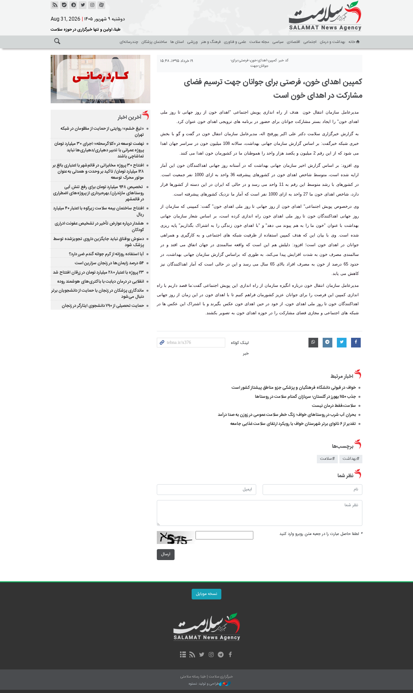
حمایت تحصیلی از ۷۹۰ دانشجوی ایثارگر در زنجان (103, 305)
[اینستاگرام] (92, 5)
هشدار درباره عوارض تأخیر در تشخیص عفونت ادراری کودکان (99, 226)
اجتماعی (310, 42)
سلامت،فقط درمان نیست (333, 405)
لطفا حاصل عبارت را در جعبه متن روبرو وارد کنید (320, 534)
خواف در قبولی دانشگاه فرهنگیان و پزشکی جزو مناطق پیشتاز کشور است (294, 387)
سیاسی (278, 42)
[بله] (64, 5)
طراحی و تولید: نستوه (204, 684)
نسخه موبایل (206, 594)
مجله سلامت (259, 42)
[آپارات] (101, 5)
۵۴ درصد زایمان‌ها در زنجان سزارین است (109, 263)
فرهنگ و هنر (211, 42)
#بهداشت (351, 459)
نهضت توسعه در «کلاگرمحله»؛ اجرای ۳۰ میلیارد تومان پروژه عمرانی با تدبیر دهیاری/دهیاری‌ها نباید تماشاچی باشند (99, 150)
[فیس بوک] (230, 655)
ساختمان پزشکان (154, 42)
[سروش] (73, 5)
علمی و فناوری (235, 42)
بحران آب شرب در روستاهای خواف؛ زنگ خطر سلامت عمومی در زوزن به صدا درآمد (287, 414)
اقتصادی (293, 42)
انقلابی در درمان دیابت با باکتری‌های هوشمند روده (100, 281)
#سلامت (327, 459)
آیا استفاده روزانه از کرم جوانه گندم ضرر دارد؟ (106, 254)
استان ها (177, 42)
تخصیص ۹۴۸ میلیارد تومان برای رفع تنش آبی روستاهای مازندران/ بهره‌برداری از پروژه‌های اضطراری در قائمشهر (98, 193)
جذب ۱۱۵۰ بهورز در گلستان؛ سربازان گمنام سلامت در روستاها (305, 396)
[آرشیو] (183, 655)
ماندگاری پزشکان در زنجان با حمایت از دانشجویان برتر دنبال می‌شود (97, 293)
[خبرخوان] (54, 5)
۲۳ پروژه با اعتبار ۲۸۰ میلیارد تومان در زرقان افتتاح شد (98, 272)
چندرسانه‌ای (129, 42)
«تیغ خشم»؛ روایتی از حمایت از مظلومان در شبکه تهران (102, 131)
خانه (351, 42)
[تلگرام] (221, 655)
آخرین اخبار (129, 117)
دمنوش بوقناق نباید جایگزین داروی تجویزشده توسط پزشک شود (98, 242)
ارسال (165, 554)
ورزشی (192, 42)
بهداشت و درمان (332, 42)
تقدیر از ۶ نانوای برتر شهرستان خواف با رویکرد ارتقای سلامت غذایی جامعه (293, 423)
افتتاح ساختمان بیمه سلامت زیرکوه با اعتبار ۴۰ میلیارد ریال (98, 211)
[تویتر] (82, 5)
